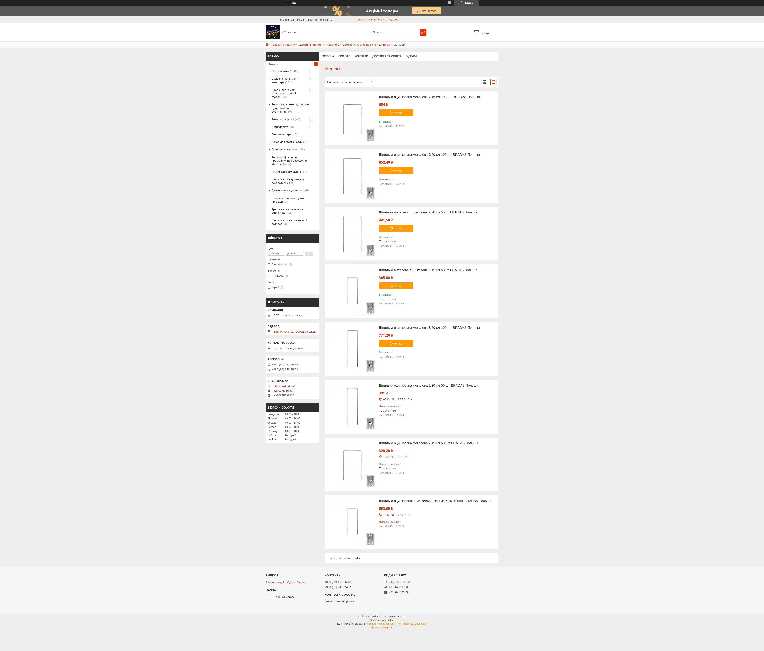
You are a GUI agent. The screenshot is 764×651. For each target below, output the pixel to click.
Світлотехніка (280, 71)
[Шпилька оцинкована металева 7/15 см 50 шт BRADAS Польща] (352, 464)
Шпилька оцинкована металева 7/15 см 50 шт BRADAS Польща (428, 443)
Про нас (344, 56)
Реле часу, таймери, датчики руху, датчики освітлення (290, 108)
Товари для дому (283, 119)
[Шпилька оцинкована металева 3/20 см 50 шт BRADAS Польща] (352, 407)
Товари (273, 64)
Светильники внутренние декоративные (288, 181)
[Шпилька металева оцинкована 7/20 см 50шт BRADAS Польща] (352, 233)
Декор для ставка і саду (287, 141)
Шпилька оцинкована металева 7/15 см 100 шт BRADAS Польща (429, 97)
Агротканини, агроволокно (359, 44)
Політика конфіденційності (412, 623)
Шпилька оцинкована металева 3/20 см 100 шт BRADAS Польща (429, 328)
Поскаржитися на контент (380, 623)
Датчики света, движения (288, 190)
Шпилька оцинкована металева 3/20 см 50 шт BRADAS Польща (428, 385)
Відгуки (411, 56)
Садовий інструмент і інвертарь (318, 44)
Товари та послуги (283, 44)
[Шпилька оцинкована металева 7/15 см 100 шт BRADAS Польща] (352, 118)
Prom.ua (401, 616)
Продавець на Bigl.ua (382, 620)
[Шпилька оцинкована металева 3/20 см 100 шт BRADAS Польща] (352, 349)
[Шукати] (423, 32)
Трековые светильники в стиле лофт (287, 211)
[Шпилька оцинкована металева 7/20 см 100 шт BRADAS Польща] (352, 176)
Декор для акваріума (285, 149)
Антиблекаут (280, 126)
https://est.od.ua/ (284, 386)
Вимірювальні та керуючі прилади (288, 199)
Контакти (361, 56)
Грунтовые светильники (287, 171)
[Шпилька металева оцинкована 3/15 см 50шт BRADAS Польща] (352, 291)
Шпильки (385, 44)
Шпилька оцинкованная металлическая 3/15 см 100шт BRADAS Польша (435, 501)
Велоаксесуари (281, 134)
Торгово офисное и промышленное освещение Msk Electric (290, 160)
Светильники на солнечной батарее (289, 222)
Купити (398, 112)
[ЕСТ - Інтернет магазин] (273, 32)
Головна (328, 56)
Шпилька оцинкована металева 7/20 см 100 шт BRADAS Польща (429, 155)
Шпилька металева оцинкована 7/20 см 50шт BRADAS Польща (428, 212)
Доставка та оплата (386, 56)
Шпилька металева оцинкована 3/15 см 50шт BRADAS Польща (428, 270)
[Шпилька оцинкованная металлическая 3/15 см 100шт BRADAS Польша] (352, 522)
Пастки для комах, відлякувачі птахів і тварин (284, 93)
